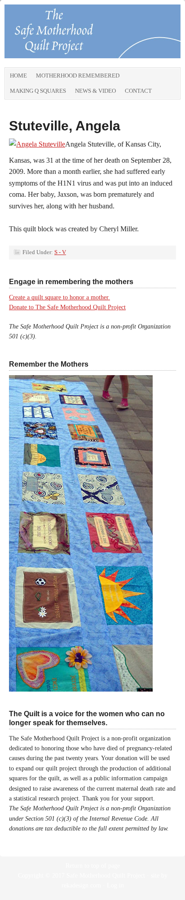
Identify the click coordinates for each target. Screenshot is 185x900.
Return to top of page (93, 865)
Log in (115, 885)
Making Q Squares (38, 90)
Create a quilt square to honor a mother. (59, 297)
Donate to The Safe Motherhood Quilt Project (67, 307)
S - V (60, 252)
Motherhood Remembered (77, 75)
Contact (138, 90)
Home (18, 75)
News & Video (95, 90)
